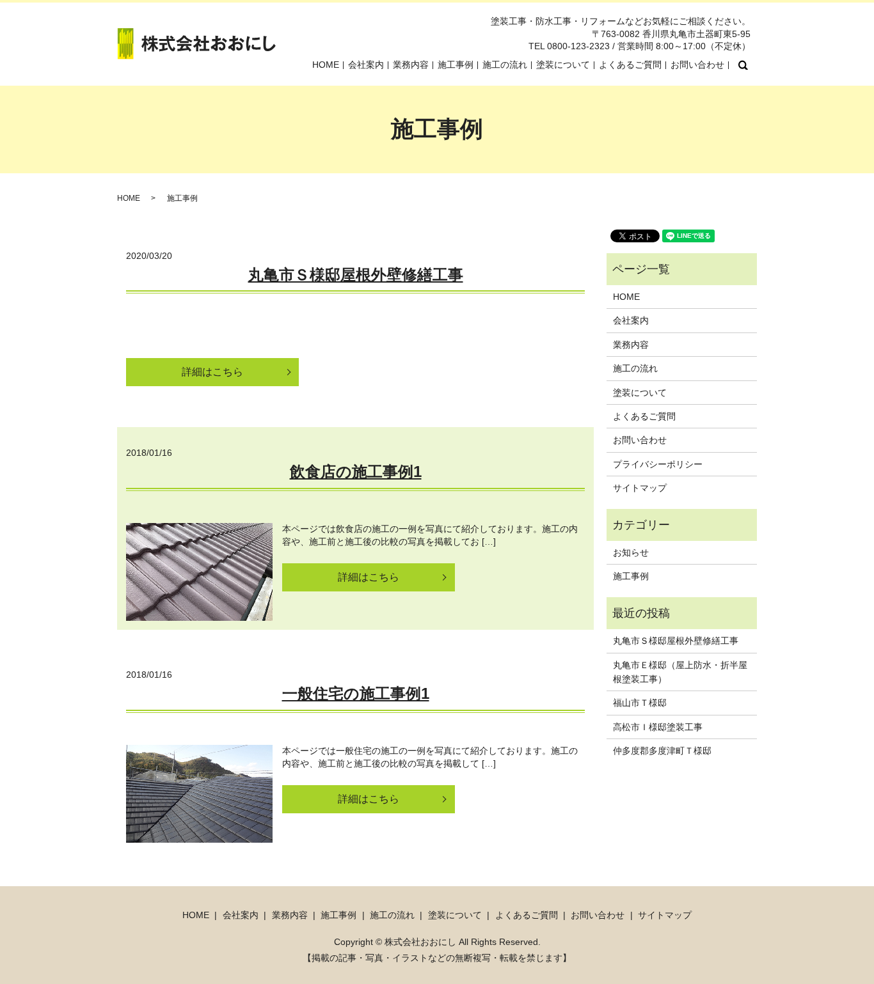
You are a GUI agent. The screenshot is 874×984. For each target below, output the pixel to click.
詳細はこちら (212, 371)
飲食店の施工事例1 (356, 471)
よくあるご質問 (630, 64)
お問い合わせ (697, 64)
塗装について (563, 64)
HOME (325, 64)
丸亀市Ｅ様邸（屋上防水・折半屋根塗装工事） (680, 672)
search (742, 65)
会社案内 (366, 64)
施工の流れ (504, 64)
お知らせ (631, 552)
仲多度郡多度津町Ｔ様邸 (662, 751)
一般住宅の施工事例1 (355, 693)
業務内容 (411, 64)
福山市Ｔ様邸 (640, 703)
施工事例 (455, 64)
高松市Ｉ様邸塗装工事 (658, 727)
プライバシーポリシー (658, 464)
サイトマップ (640, 488)
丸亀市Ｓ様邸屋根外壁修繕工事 (355, 274)
